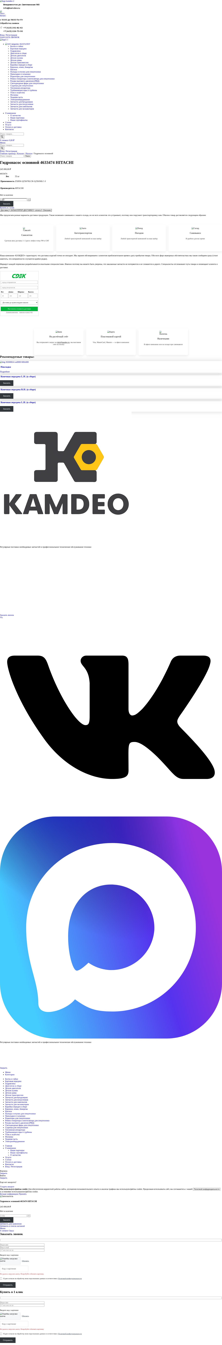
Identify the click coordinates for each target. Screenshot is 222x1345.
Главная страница (8, 153)
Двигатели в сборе (18, 53)
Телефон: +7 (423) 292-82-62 (11, 602)
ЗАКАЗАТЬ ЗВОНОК (9, 37)
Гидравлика (15, 51)
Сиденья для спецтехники (21, 86)
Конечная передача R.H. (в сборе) (18, 389)
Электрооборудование (20, 99)
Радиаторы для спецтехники (22, 76)
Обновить (25, 1261)
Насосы (13, 69)
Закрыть (3, 1068)
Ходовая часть (16, 97)
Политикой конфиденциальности (206, 1189)
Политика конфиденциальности (10, 1059)
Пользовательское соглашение (9, 1064)
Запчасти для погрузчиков (21, 104)
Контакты (3, 582)
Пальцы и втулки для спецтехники (25, 72)
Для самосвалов (6, 568)
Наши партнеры (17, 118)
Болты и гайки (16, 46)
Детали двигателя (18, 55)
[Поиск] (2, 137)
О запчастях (15, 115)
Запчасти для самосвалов (21, 106)
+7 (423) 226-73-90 (13, 31)
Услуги (3, 574)
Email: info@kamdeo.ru (9, 609)
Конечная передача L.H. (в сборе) (18, 376)
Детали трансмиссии (19, 62)
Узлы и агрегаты (17, 92)
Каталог (20, 153)
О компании (5, 578)
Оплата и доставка (7, 585)
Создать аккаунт (7, 1187)
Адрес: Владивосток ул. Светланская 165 (15, 605)
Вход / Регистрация (13, 1166)
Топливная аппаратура (20, 88)
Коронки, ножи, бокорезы (21, 67)
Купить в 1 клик (7, 207)
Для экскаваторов (7, 571)
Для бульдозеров (6, 561)
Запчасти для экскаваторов (22, 109)
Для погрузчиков (6, 565)
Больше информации (9, 1194)
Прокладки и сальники (20, 74)
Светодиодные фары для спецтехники (27, 83)
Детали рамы (16, 60)
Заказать (6, 204)
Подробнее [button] (5, 372)
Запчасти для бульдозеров (21, 102)
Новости (3, 588)
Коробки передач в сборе (21, 65)
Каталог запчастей (8, 557)
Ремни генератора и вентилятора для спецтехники (32, 79)
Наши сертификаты (18, 120)
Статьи (2, 592)
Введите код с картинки (9, 1255)
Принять (22, 1194)
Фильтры (14, 95)
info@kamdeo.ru (11, 8)
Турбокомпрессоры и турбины (23, 90)
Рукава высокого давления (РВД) (24, 81)
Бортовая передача (18, 49)
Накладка (6, 367)
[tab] (4, 210)
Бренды (3, 595)
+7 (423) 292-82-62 (13, 27)
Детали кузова (16, 58)
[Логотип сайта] (7, 1)
